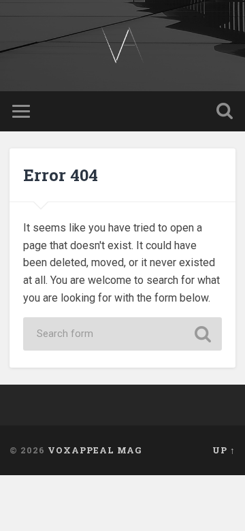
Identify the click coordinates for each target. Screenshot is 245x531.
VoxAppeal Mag (95, 450)
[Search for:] (122, 334)
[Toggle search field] (224, 111)
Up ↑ (223, 450)
